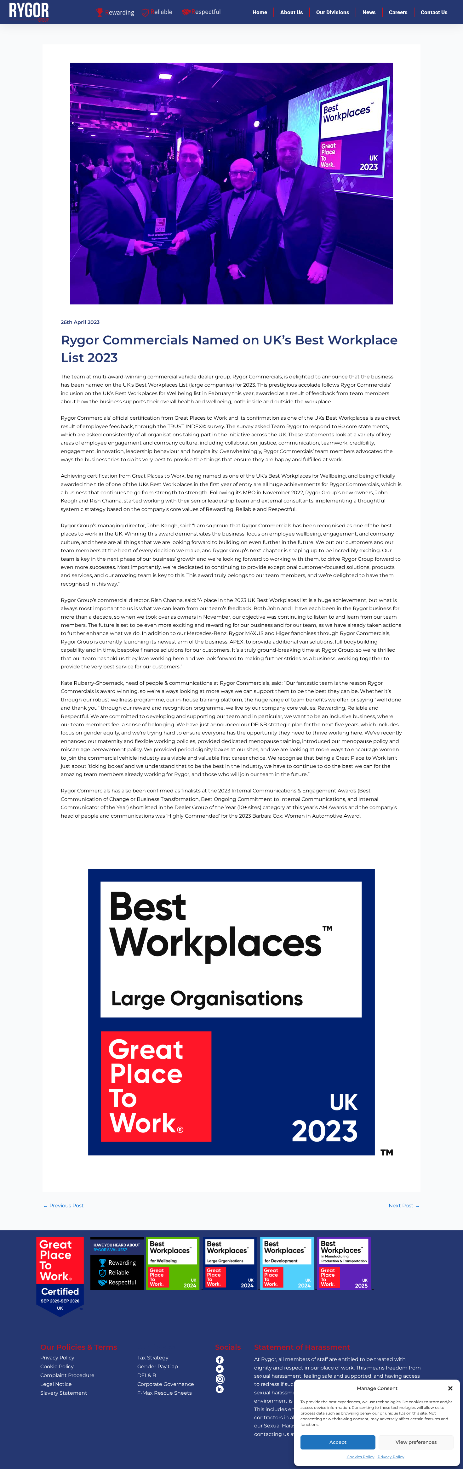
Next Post (404, 1205)
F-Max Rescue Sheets (164, 1393)
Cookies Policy (360, 1457)
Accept (337, 1442)
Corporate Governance (165, 1384)
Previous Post (63, 1205)
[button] (450, 1388)
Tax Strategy (153, 1358)
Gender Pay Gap (157, 1367)
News (369, 12)
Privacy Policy (391, 1457)
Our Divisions (332, 12)
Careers (398, 12)
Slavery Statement (63, 1393)
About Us (291, 12)
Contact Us (434, 12)
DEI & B (146, 1375)
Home (260, 12)
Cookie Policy (57, 1367)
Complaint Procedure (67, 1375)
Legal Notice (56, 1384)
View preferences (416, 1442)
